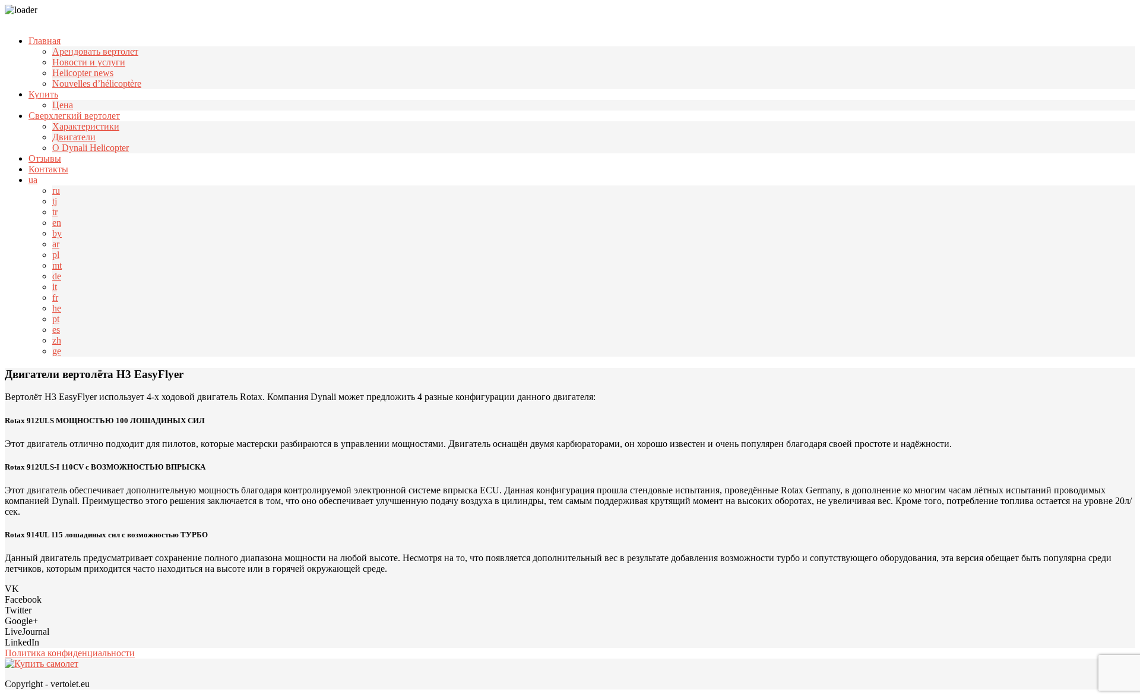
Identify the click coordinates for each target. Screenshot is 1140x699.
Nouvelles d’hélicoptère (96, 83)
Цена (62, 105)
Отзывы (44, 158)
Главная (44, 41)
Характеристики (85, 126)
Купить (43, 94)
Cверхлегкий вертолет (74, 116)
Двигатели (74, 137)
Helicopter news (82, 73)
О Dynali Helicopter (90, 148)
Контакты (48, 169)
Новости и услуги (88, 62)
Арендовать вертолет (95, 51)
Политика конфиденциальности (70, 653)
